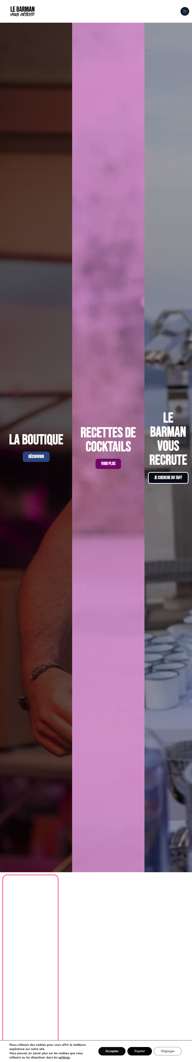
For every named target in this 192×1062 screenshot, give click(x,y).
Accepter (111, 1051)
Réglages (168, 1051)
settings (64, 1057)
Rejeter (139, 1051)
